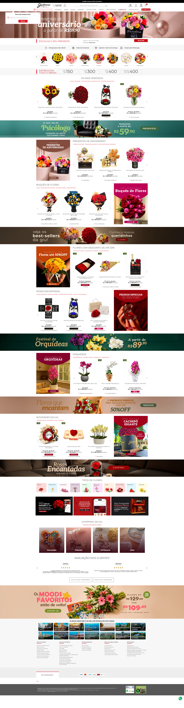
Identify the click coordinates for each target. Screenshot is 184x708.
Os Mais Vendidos (92, 78)
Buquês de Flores (47, 184)
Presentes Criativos (99, 330)
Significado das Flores (133, 647)
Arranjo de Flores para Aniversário (107, 144)
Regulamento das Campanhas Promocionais (67, 664)
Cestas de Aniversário (78, 144)
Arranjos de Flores (86, 81)
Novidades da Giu (47, 417)
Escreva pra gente (51, 691)
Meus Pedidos (63, 650)
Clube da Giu (122, 9)
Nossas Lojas (40, 650)
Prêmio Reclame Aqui (43, 653)
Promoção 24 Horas (78, 250)
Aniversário (98, 65)
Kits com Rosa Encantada (80, 294)
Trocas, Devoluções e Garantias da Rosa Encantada (68, 655)
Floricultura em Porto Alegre (122, 628)
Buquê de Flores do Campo (48, 187)
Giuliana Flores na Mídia (43, 651)
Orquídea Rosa (105, 357)
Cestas (66, 9)
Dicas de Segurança (64, 658)
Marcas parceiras (109, 651)
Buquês (73, 9)
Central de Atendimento (66, 645)
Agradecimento (75, 223)
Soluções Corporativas (43, 656)
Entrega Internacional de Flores (135, 652)
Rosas (38, 187)
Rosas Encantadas (44, 65)
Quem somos (40, 647)
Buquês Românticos (111, 180)
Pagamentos (62, 651)
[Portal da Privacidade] (130, 688)
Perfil (136, 6)
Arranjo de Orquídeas (86, 393)
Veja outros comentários (80, 580)
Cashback (130, 6)
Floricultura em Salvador (74, 628)
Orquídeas (126, 65)
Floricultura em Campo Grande (105, 637)
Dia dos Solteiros (86, 647)
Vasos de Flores (136, 393)
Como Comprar (63, 647)
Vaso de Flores (135, 117)
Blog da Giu (107, 648)
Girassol (57, 65)
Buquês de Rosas (85, 65)
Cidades (101, 9)
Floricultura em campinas (136, 628)
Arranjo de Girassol (51, 117)
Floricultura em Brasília (121, 637)
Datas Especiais (111, 9)
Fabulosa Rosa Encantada (65, 294)
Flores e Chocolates (75, 81)
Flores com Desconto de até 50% (93, 247)
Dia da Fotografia (86, 648)
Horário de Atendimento (43, 654)
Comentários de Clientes (111, 654)
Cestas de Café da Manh (134, 654)
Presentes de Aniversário (107, 81)
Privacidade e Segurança (66, 657)
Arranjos (81, 9)
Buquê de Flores (140, 65)
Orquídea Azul (97, 357)
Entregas (61, 648)
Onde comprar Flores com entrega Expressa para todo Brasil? (136, 650)
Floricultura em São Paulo (45, 628)
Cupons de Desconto (110, 653)
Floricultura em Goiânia (44, 637)
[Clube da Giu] (92, 618)
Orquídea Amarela (87, 357)
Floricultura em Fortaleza (59, 637)
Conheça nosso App (42, 648)
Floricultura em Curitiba (90, 637)
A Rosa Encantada (41, 294)
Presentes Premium (75, 456)
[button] (182, 24)
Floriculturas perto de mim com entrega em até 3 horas (92, 621)
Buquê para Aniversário (91, 144)
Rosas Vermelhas (71, 187)
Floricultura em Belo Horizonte (138, 637)
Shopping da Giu (134, 9)
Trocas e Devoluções (65, 653)
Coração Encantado (52, 294)
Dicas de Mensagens (65, 661)
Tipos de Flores (91, 9)
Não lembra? (89, 42)
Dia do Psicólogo (86, 650)
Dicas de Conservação (65, 660)
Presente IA (130, 645)
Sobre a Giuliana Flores (43, 645)
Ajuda (64, 6)
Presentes (58, 9)
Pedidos (141, 6)
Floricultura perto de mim (134, 648)
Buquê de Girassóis (61, 187)
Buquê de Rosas (131, 655)
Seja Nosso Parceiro (109, 650)
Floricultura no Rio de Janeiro (91, 628)
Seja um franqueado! (42, 657)
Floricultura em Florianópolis (74, 637)
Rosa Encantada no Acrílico (49, 330)
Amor (106, 117)
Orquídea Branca (77, 357)
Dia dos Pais (85, 645)
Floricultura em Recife (105, 628)
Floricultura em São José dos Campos (60, 628)
